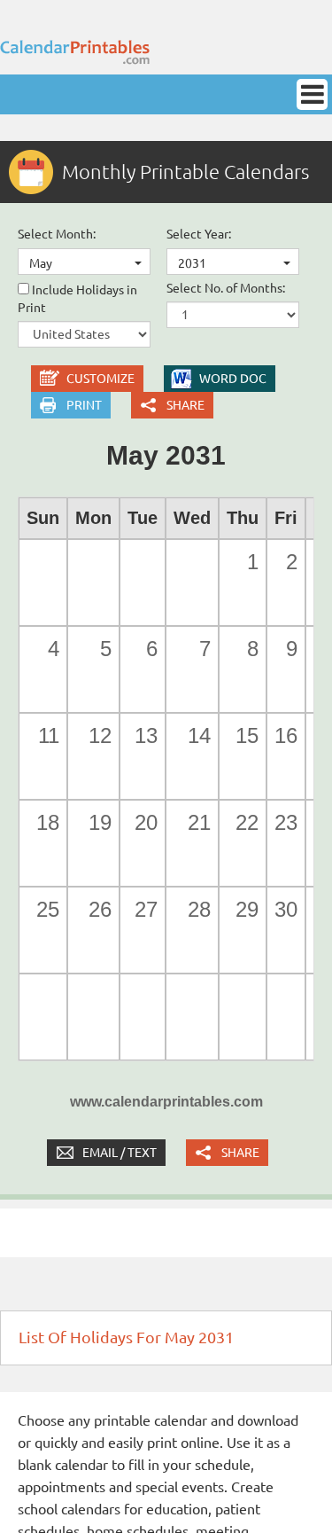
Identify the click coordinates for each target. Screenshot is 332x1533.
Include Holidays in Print (77, 299)
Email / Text (119, 1153)
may (40, 263)
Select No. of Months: (225, 288)
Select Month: (57, 234)
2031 (192, 263)
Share (185, 405)
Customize (100, 379)
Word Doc (232, 379)
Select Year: (198, 234)
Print (84, 405)
